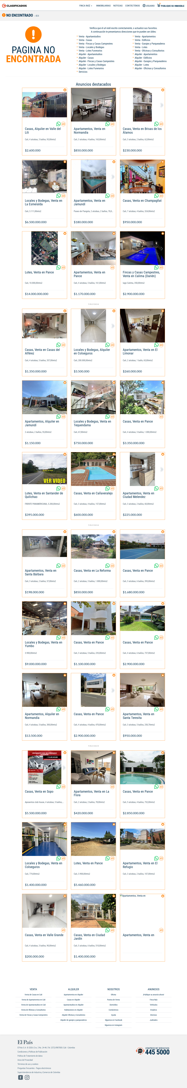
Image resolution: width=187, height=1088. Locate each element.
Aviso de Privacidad (25, 1060)
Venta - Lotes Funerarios (90, 50)
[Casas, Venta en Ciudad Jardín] (93, 911)
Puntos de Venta (113, 1000)
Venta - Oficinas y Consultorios (149, 50)
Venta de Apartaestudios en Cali (33, 1005)
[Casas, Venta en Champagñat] (142, 176)
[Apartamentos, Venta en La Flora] (93, 767)
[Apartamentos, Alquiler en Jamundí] (44, 397)
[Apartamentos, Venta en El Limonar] (142, 325)
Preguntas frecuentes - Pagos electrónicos (34, 1068)
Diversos (153, 1015)
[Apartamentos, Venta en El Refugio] (142, 839)
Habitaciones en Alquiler (73, 1010)
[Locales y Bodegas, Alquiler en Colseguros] (93, 325)
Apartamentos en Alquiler (73, 995)
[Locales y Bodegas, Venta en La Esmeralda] (44, 176)
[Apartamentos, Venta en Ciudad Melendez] (142, 469)
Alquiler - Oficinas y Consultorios (150, 68)
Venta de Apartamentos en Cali (33, 1000)
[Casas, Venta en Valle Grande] (44, 911)
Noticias (118, 5)
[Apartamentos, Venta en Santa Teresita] (142, 690)
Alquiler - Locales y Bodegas (92, 64)
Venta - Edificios (142, 40)
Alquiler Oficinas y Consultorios (73, 1015)
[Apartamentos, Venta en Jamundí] (93, 176)
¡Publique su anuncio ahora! (153, 995)
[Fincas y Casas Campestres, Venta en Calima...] (142, 248)
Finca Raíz (85, 5)
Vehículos (153, 1005)
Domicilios (113, 1005)
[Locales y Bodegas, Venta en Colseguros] (44, 839)
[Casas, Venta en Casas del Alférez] (44, 325)
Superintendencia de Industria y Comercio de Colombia (39, 1072)
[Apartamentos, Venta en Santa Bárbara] (44, 546)
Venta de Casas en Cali (33, 995)
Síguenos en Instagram (113, 1025)
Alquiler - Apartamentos (146, 54)
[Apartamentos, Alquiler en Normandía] (44, 690)
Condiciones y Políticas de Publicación (32, 1052)
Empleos (153, 1010)
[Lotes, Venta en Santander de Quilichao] (44, 469)
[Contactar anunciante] (63, 125)
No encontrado (19, 15)
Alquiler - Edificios (143, 57)
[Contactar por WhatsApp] (58, 125)
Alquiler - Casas (86, 57)
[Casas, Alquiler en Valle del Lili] (44, 105)
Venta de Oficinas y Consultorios (33, 1010)
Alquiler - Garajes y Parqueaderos (151, 61)
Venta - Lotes (141, 47)
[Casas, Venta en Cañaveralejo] (93, 469)
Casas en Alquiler (73, 1000)
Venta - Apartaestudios (90, 36)
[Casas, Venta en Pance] (142, 397)
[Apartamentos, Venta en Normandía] (93, 105)
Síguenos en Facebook (113, 1020)
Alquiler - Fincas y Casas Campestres (96, 61)
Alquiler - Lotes (142, 64)
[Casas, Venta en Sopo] (44, 767)
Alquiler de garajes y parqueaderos (73, 1020)
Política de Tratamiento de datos (30, 1056)
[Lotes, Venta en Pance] (44, 248)
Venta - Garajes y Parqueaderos (150, 43)
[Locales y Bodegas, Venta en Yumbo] (44, 618)
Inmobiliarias (103, 5)
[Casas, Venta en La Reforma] (93, 546)
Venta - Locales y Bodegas (91, 47)
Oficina (113, 995)
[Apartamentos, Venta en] (142, 911)
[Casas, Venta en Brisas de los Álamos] (142, 105)
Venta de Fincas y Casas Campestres (33, 1015)
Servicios (83, 71)
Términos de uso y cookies (28, 1064)
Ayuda (113, 1015)
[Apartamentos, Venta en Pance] (93, 248)
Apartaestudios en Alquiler (74, 1005)
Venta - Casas (85, 40)
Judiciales (153, 1020)
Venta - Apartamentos (145, 36)
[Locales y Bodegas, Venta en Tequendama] (93, 397)
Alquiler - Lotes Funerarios (91, 68)
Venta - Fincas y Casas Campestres (96, 43)
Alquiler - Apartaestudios (90, 54)
